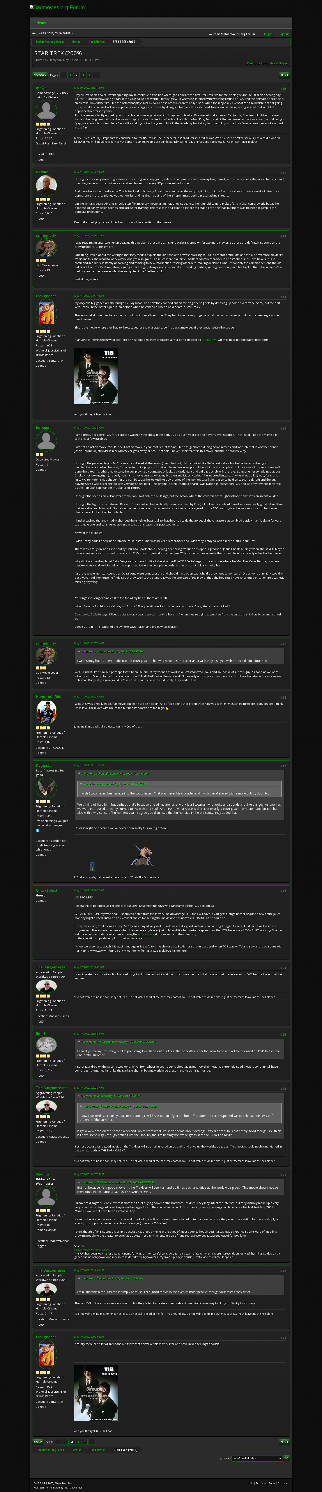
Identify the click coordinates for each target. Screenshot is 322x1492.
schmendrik (46, 235)
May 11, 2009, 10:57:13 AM (89, 643)
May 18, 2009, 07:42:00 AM (89, 1336)
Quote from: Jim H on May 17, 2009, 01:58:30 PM (110, 1096)
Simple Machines (64, 1483)
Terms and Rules (265, 1483)
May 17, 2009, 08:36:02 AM (89, 967)
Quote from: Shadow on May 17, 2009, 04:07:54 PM (112, 1278)
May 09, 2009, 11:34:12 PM (89, 87)
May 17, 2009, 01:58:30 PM (89, 1033)
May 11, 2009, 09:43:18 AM (89, 295)
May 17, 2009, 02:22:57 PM (89, 1087)
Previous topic (258, 63)
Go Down (40, 75)
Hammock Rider (50, 696)
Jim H (40, 1033)
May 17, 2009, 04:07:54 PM (89, 1174)
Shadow (43, 1174)
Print (284, 75)
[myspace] (37, 835)
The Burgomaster (51, 967)
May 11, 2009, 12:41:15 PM (89, 765)
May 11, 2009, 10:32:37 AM (89, 427)
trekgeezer (46, 295)
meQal (42, 87)
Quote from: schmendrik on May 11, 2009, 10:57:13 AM (115, 773)
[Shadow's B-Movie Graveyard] (37, 1235)
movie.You (145, 934)
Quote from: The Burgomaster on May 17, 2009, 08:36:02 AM (118, 1042)
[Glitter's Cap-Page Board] (37, 149)
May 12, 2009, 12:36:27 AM (89, 890)
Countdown (209, 340)
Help (250, 1483)
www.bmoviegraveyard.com (91, 1250)
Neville (42, 172)
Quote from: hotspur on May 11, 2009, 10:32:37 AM (112, 651)
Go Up (38, 1442)
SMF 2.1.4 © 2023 (43, 1483)
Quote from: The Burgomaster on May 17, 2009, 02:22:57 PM (118, 1182)
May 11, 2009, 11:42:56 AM (89, 696)
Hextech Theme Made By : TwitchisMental (58, 1487)
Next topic (279, 63)
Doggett (43, 765)
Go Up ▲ (283, 1483)
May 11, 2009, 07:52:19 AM (89, 172)
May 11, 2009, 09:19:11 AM (89, 235)
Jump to (225, 1458)
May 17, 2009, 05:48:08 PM (89, 1270)
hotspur (43, 427)
